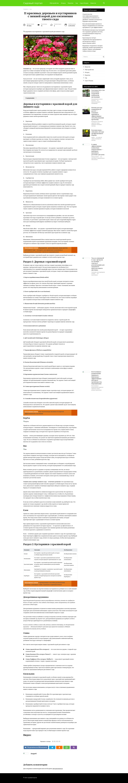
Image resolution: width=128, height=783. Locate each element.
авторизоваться (58, 768)
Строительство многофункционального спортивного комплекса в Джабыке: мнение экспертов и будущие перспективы (92, 17)
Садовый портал (33, 3)
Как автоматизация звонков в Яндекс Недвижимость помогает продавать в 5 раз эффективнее (93, 25)
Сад (76, 3)
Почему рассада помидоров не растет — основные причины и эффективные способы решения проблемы (97, 113)
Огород (63, 3)
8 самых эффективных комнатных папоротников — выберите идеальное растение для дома (97, 149)
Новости (93, 3)
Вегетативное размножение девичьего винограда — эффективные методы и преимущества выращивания (96, 378)
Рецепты (70, 3)
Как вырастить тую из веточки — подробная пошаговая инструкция (98, 93)
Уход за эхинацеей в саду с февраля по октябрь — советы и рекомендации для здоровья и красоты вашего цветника (97, 264)
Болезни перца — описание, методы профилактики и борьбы (97, 132)
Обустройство (54, 3)
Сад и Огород (84, 3)
